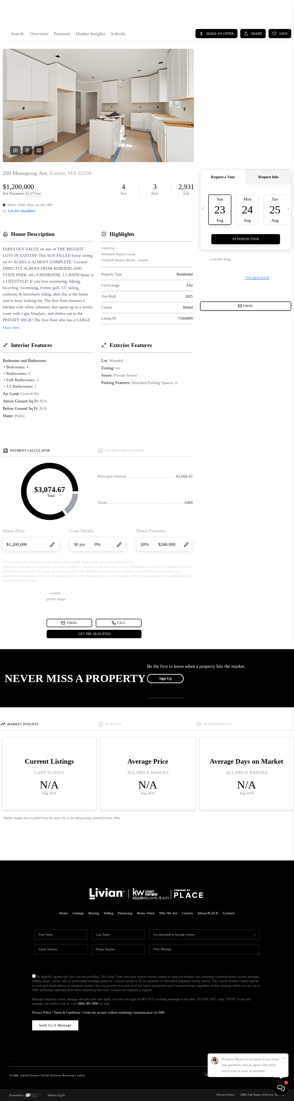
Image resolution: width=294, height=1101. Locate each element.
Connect (229, 913)
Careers (187, 913)
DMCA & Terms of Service (257, 1094)
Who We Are (168, 913)
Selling (108, 913)
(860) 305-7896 (88, 1003)
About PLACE (208, 913)
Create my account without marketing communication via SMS (124, 1012)
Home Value (146, 913)
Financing (125, 913)
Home (63, 913)
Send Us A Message (55, 1025)
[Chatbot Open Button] (281, 1088)
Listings (78, 913)
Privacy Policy (41, 1012)
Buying (93, 913)
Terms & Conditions (67, 1012)
